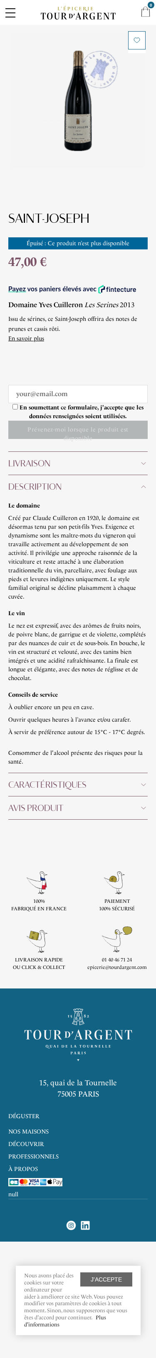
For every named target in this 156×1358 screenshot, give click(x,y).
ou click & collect (39, 967)
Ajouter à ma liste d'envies (137, 40)
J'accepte (106, 1279)
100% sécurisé (117, 909)
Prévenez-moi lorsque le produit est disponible (78, 432)
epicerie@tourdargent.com (117, 967)
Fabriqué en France (39, 909)
